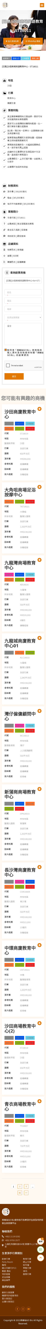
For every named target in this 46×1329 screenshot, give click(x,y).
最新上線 (35, 58)
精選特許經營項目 (10, 1295)
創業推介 (6, 58)
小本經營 (25, 58)
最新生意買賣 (8, 1292)
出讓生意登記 (8, 1301)
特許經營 (6, 1274)
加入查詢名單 (13, 41)
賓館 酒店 (6, 1271)
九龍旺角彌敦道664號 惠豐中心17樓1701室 (23, 1245)
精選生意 (30, 428)
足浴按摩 (6, 1277)
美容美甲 (6, 1280)
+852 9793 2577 (12, 1240)
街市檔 (26, 1265)
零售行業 (27, 1268)
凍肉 (25, 1271)
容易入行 (16, 58)
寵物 (4, 1265)
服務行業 (27, 1274)
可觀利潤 (9, 574)
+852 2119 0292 (12, 1236)
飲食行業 (6, 1259)
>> (26, 1193)
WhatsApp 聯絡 (34, 41)
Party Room (7, 1262)
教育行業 (27, 1259)
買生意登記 (7, 1298)
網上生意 (27, 1262)
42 (20, 1193)
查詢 (40, 1241)
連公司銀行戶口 (9, 1268)
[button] (42, 5)
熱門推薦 (19, 428)
